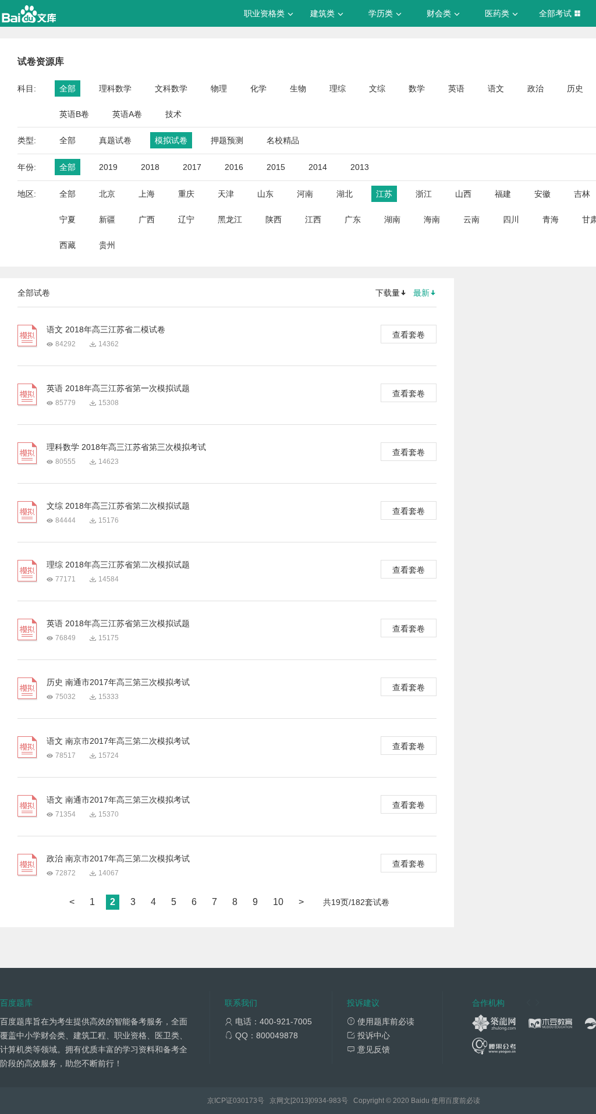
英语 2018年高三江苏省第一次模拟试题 (118, 388)
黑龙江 (230, 219)
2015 (276, 167)
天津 (226, 193)
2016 (234, 167)
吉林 (582, 193)
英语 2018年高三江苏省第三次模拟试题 (118, 623)
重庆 (186, 193)
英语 (456, 88)
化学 (258, 88)
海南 (432, 219)
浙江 (424, 193)
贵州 (107, 245)
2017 (192, 167)
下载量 (387, 292)
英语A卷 (127, 114)
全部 (67, 88)
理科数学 (115, 88)
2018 (150, 167)
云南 (471, 219)
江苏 (384, 193)
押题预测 (227, 140)
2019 (108, 167)
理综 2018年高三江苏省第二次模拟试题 (118, 564)
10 (278, 902)
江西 (313, 219)
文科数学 (171, 88)
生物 (298, 88)
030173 (245, 1101)
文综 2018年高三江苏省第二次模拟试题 (118, 505)
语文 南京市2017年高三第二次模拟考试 (118, 741)
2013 (359, 167)
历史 (575, 88)
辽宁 (186, 219)
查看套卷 (408, 334)
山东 (265, 193)
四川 (511, 219)
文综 (377, 88)
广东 (353, 219)
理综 (337, 88)
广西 (147, 219)
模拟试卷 (171, 140)
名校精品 (283, 140)
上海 (147, 193)
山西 (463, 193)
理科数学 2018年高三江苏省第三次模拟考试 (126, 447)
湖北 (344, 193)
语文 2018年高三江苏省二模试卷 (106, 329)
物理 (219, 88)
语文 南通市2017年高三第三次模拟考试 (118, 799)
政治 (535, 88)
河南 (305, 193)
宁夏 (67, 219)
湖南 (392, 219)
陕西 (273, 219)
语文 (496, 88)
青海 (550, 219)
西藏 (67, 245)
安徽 (542, 193)
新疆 (107, 219)
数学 (417, 88)
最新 (421, 292)
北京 (107, 193)
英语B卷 (74, 114)
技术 (173, 114)
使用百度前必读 (455, 1101)
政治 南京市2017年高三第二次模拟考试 (118, 858)
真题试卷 (115, 140)
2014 (317, 167)
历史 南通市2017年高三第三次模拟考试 (118, 682)
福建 (503, 193)
